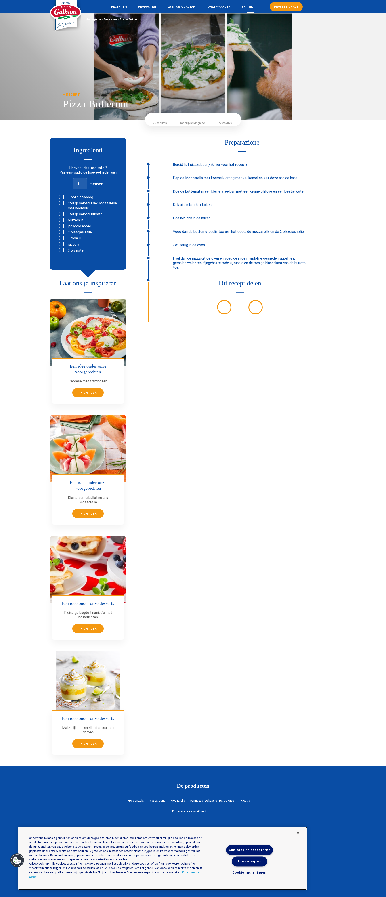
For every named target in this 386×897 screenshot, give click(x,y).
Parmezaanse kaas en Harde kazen (212, 800)
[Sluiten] (298, 833)
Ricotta (245, 800)
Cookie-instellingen (249, 873)
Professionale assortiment (189, 811)
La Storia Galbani (181, 6)
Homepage (93, 19)
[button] (17, 860)
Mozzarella (178, 800)
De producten (193, 786)
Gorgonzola (136, 800)
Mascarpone (157, 800)
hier (217, 164)
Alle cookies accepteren (250, 850)
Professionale (286, 6)
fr (243, 6)
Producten (147, 6)
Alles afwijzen (249, 861)
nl (251, 6)
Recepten (119, 6)
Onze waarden (219, 6)
